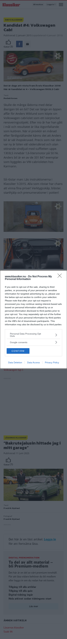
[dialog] (33, 319)
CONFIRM (18, 351)
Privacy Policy (52, 362)
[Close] (61, 277)
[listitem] (33, 335)
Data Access (33, 362)
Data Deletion (15, 362)
